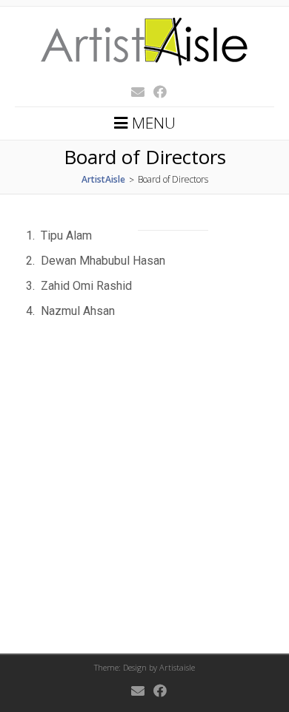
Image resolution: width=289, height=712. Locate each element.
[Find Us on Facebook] (155, 92)
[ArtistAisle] (144, 72)
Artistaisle (177, 667)
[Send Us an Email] (133, 92)
